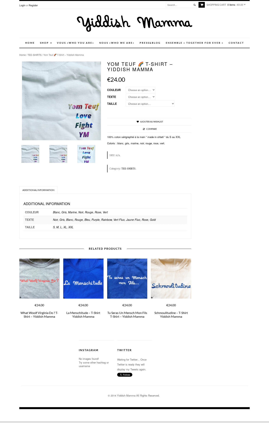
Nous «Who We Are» (116, 42)
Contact (236, 42)
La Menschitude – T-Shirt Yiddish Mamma (83, 314)
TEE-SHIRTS (35, 54)
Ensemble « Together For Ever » (195, 42)
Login (22, 5)
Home (30, 42)
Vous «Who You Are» (75, 42)
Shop (45, 42)
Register (33, 5)
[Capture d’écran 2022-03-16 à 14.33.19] (33, 154)
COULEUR (114, 90)
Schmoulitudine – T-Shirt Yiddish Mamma (171, 314)
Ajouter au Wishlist (151, 121)
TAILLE (112, 104)
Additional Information (38, 190)
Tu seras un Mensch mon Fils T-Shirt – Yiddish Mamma (127, 314)
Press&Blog (150, 42)
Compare (151, 129)
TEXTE (111, 97)
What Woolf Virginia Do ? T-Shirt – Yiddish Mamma (39, 314)
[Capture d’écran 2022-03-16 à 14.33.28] (89, 154)
